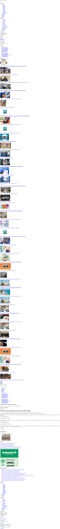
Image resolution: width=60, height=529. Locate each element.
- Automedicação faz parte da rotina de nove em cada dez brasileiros (10, 476)
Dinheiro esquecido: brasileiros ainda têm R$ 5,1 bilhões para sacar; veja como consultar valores (10, 321)
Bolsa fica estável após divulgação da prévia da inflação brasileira (9, 313)
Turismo (4, 490)
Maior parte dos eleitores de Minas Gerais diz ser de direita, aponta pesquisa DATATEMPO (10, 355)
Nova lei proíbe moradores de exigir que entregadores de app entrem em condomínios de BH (10, 124)
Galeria (4, 504)
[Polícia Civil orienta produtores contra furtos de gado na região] (6, 440)
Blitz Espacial (4, 24)
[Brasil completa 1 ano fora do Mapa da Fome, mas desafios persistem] (4, 371)
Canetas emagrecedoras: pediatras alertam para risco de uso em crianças (10, 364)
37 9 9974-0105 (2, 528)
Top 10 (4, 501)
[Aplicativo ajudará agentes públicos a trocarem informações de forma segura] (5, 182)
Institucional (4, 499)
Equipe (4, 20)
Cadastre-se (3, 16)
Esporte (4, 7)
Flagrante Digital (3, 14)
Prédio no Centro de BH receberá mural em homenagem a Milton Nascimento (11, 210)
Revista (4, 23)
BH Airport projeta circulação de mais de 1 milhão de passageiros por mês (10, 287)
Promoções (3, 27)
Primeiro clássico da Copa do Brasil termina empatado (8, 141)
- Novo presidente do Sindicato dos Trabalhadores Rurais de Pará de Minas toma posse (12, 474)
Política (4, 492)
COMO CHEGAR (2, 35)
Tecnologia (4, 487)
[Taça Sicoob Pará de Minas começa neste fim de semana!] (5, 156)
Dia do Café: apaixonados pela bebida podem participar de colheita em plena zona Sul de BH (10, 219)
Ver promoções (4, 507)
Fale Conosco (3, 30)
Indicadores (4, 493)
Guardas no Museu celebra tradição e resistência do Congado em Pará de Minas (9, 74)
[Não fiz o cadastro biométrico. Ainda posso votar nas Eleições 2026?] (5, 269)
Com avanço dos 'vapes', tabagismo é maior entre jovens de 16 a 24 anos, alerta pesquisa (13, 236)
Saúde (3, 9)
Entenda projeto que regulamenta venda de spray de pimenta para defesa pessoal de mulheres (10, 347)
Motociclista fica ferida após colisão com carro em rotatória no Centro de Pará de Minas (12, 90)
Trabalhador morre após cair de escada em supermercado (6, 444)
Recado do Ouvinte (5, 506)
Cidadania (4, 10)
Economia (4, 11)
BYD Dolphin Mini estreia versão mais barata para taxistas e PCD (7, 202)
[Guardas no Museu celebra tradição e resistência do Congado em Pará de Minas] (5, 73)
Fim (3, 481)
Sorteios (4, 13)
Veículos (4, 8)
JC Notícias (3, 4)
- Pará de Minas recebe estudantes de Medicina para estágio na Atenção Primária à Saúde (13, 480)
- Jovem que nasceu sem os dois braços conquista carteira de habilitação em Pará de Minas (13, 469)
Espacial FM (3, 388)
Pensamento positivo (5, 12)
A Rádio (3, 19)
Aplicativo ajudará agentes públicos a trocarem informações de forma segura (8, 183)
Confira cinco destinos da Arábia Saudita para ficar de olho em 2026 (7, 304)
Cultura (4, 488)
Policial (4, 485)
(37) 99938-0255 (2, 39)
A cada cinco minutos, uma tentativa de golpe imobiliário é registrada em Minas (11, 166)
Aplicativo (3, 389)
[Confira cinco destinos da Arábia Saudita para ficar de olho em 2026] (5, 303)
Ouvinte (2, 25)
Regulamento (4, 28)
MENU (1, 382)
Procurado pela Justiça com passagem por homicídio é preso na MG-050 (8, 443)
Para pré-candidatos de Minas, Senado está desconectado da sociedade (10, 338)
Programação (3, 29)
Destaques (4, 6)
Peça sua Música (5, 26)
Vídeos (2, 15)
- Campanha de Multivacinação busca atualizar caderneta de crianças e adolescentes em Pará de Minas (14, 473)
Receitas (4, 502)
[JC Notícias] (1, 46)
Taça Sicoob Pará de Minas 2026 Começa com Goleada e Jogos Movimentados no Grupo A (10, 149)
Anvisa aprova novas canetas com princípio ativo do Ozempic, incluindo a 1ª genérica (9, 253)
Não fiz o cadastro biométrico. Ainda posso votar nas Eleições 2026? (7, 270)
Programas (4, 21)
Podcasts (3, 391)
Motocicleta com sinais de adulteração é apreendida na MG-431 (7, 107)
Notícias (4, 5)
